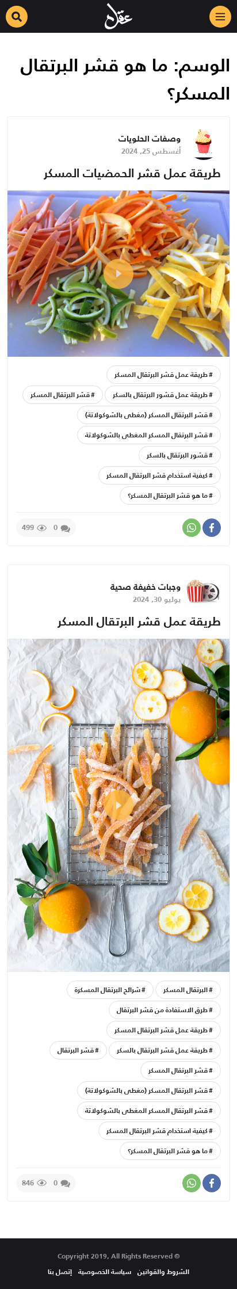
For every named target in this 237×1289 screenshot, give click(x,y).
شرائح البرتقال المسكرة (107, 989)
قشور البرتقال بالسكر (177, 454)
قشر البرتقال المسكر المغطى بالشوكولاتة (146, 434)
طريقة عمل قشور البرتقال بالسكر (160, 394)
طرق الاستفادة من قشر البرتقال (162, 1009)
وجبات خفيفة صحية (145, 586)
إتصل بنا (60, 1271)
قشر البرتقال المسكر (60, 394)
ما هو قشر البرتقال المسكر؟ (168, 495)
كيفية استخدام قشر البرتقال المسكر (157, 475)
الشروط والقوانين (163, 1271)
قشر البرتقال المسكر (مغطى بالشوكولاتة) (146, 414)
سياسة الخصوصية (104, 1271)
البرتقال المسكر (185, 989)
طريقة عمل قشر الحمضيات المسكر (132, 173)
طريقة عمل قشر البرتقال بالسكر (162, 1049)
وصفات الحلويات (149, 138)
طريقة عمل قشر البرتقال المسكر (161, 374)
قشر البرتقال (76, 1049)
